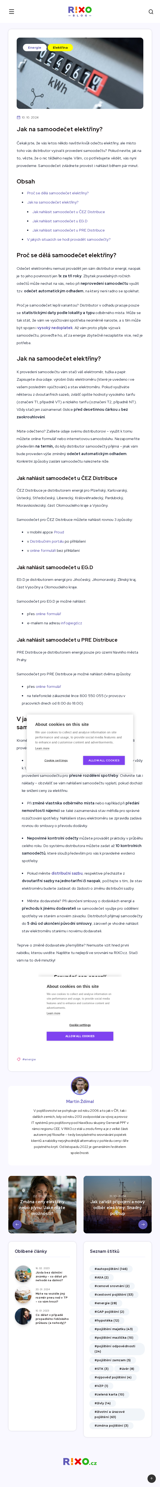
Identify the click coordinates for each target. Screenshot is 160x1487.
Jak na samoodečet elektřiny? (53, 202)
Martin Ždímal (80, 1101)
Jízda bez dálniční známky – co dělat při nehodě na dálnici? (51, 1276)
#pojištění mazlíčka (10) (114, 1337)
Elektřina (60, 48)
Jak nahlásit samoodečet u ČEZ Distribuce (68, 211)
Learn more (42, 748)
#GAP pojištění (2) (109, 1312)
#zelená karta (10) (109, 1394)
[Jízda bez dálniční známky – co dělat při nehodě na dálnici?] (23, 1274)
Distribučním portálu (47, 541)
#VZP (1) (101, 1386)
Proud (59, 532)
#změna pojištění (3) (111, 1425)
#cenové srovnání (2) (112, 1286)
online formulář (49, 613)
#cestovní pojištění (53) (114, 1294)
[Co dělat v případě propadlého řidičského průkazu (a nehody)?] (23, 1316)
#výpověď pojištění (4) (113, 1377)
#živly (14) (103, 1403)
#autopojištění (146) (111, 1269)
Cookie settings (56, 760)
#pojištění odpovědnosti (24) (115, 1348)
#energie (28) (106, 1303)
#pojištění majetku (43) (114, 1329)
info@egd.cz (71, 623)
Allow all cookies (104, 760)
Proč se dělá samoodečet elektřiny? (58, 193)
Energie (34, 48)
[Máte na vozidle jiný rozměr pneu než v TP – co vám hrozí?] (23, 1295)
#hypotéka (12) (107, 1320)
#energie (29, 1059)
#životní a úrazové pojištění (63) (110, 1414)
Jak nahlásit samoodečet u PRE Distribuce (68, 230)
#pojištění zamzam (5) (113, 1360)
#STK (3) (102, 1369)
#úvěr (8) (126, 1369)
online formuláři (43, 550)
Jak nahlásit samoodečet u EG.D (60, 221)
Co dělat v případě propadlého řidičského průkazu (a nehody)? (52, 1319)
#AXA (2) (102, 1277)
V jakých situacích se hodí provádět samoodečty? (69, 239)
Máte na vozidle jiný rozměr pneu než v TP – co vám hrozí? (52, 1297)
